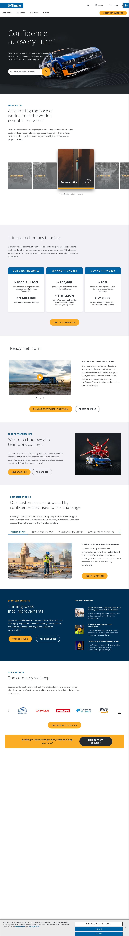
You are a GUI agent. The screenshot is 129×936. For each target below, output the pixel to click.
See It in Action (95, 576)
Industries (7, 13)
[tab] (40, 398)
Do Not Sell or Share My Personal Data (98, 924)
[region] (40, 380)
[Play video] (40, 377)
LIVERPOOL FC (19, 472)
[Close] (126, 927)
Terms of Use (20, 927)
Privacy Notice (34, 927)
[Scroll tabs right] (119, 532)
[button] (98, 5)
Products (21, 13)
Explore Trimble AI (65, 322)
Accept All (98, 934)
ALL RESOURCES (48, 639)
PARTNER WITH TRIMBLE (64, 725)
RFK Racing (42, 472)
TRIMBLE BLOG (20, 639)
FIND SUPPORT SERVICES (96, 741)
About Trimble (87, 409)
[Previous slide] (36, 398)
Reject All (99, 929)
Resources (34, 13)
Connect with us (113, 13)
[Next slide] (43, 398)
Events (46, 13)
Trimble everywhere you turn (50, 409)
